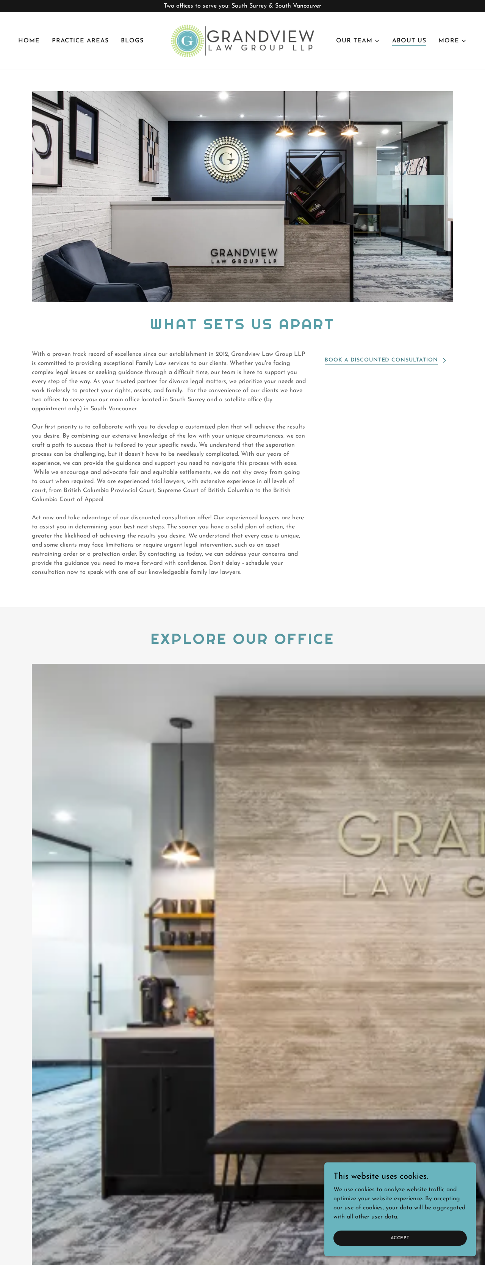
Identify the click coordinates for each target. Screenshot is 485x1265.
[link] (243, 40)
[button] (358, 40)
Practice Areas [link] (80, 41)
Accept (400, 1237)
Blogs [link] (132, 41)
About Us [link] (409, 41)
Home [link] (29, 41)
